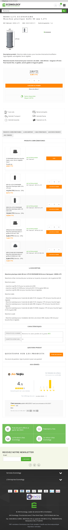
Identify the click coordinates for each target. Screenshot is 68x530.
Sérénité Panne (41, 116)
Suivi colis (11, 112)
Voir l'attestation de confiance (53, 373)
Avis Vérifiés (8, 135)
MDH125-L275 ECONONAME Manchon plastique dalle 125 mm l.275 (14, 209)
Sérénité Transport (14, 116)
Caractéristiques (41, 132)
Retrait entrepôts (41, 112)
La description (28, 132)
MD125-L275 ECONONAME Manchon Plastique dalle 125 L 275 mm (15, 186)
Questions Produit (54, 132)
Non (35, 411)
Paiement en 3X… (41, 120)
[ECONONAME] (47, 32)
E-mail (5, 455)
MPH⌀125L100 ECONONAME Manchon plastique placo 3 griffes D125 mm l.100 (14, 231)
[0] (58, 5)
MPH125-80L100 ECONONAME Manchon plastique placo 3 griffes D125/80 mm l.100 (14, 254)
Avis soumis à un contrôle (52, 375)
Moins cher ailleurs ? (34, 89)
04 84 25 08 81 (13, 1)
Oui (29, 411)
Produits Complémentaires (12, 132)
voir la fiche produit (32, 157)
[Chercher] (64, 11)
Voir (54, 158)
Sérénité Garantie (13, 120)
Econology (24, 512)
